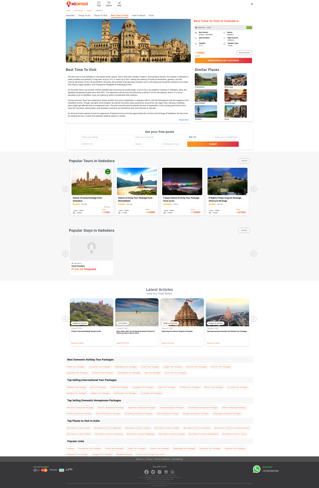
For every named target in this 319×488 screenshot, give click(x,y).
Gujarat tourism (118, 113)
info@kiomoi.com (175, 477)
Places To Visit (100, 15)
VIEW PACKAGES (244, 53)
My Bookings (177, 459)
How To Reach (138, 15)
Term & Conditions (162, 459)
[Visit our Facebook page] (146, 472)
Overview (70, 15)
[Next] (187, 43)
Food (151, 15)
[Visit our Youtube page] (166, 472)
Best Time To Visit (119, 15)
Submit (213, 144)
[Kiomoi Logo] (77, 4)
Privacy (149, 459)
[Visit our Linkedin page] (172, 472)
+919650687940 (270, 470)
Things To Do (84, 15)
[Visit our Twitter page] (153, 472)
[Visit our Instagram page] (159, 472)
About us (140, 459)
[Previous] (69, 43)
